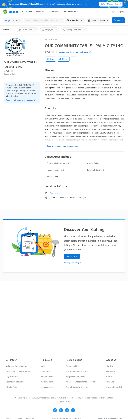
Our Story (110, 366)
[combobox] (44, 20)
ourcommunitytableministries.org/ (75, 52)
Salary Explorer (47, 381)
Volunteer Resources (15, 381)
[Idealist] (10, 11)
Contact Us (111, 376)
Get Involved (27, 11)
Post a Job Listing (73, 366)
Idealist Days (11, 387)
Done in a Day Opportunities (18, 371)
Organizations (12, 376)
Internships (46, 371)
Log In (113, 11)
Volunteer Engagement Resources (80, 381)
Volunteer (54, 11)
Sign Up (121, 11)
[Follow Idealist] (55, 410)
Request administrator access (19, 100)
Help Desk (110, 381)
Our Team (110, 371)
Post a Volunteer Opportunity (78, 371)
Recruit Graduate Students (77, 387)
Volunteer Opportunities (16, 366)
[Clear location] (81, 20)
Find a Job (40, 11)
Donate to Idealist (114, 387)
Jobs (43, 366)
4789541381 (53, 193)
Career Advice (47, 387)
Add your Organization (75, 376)
